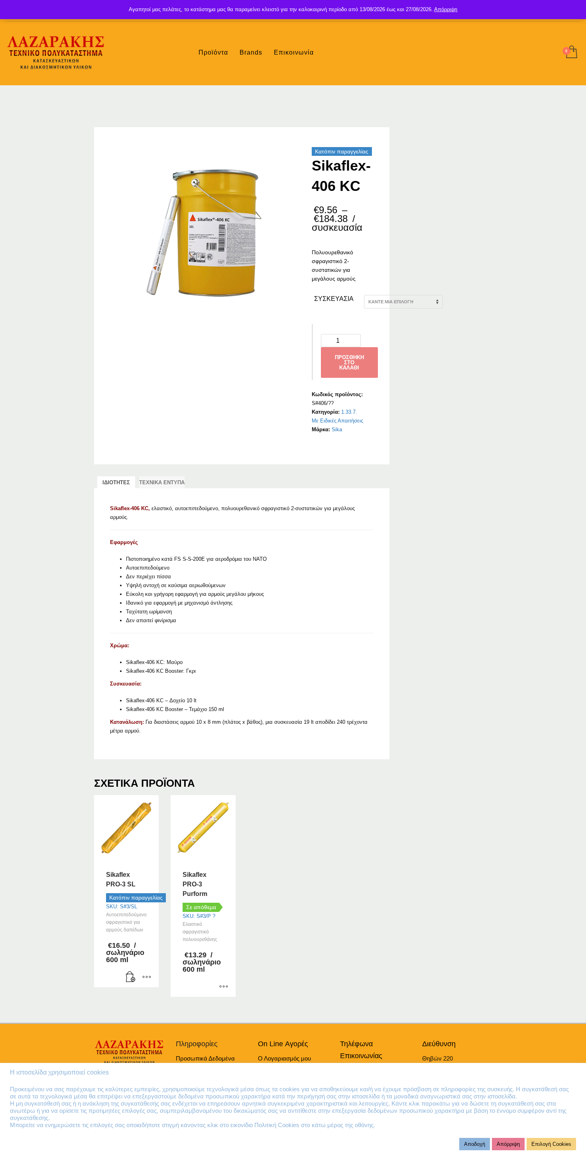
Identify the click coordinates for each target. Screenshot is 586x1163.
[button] (131, 977)
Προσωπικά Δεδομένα (205, 1058)
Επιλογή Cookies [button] (551, 1144)
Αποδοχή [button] (474, 1144)
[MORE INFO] (147, 977)
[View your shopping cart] (571, 53)
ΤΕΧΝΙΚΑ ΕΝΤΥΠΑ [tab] (162, 482)
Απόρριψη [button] (508, 1144)
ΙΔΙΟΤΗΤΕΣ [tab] (116, 482)
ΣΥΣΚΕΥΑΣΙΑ (334, 298)
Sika (337, 429)
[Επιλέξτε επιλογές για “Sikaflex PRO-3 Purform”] (224, 987)
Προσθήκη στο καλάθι (349, 362)
